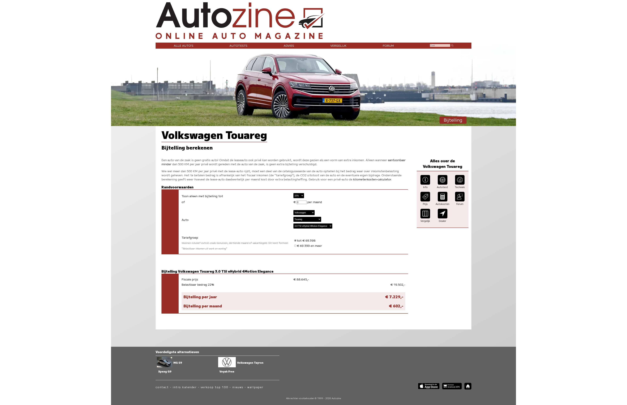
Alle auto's (183, 45)
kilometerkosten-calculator (372, 179)
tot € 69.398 (306, 240)
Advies (289, 45)
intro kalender (185, 387)
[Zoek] (452, 45)
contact (162, 387)
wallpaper (255, 387)
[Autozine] (313, 20)
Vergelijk (338, 45)
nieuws (237, 387)
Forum (388, 45)
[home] (467, 388)
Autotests (238, 45)
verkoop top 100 (214, 387)
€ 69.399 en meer (309, 246)
